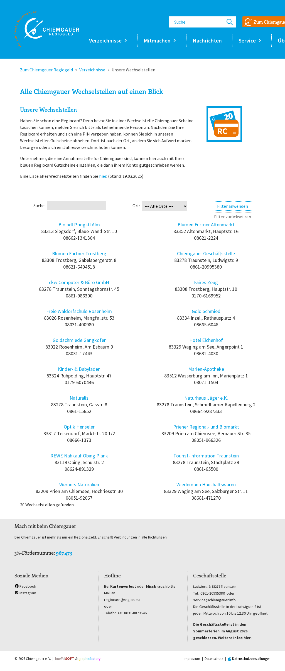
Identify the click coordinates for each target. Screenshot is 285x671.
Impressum (192, 658)
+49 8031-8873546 (132, 612)
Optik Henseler (79, 427)
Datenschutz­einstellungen (251, 658)
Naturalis (79, 398)
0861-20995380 (212, 593)
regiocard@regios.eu (122, 599)
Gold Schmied (206, 311)
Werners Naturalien (79, 484)
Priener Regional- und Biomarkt (206, 427)
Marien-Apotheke (206, 369)
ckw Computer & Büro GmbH (79, 282)
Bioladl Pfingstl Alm (79, 224)
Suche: (39, 205)
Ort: (136, 205)
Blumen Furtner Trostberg (79, 253)
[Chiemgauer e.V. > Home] (46, 29)
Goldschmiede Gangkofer (79, 340)
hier (102, 176)
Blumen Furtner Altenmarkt (206, 224)
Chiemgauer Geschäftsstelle (206, 253)
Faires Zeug (206, 282)
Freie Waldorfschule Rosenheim (79, 311)
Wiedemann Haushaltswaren (206, 484)
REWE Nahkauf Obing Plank (79, 455)
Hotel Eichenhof (206, 340)
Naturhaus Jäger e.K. (206, 398)
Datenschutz (214, 658)
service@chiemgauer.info (214, 599)
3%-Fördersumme (34, 552)
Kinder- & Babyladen (79, 369)
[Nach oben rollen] (272, 658)
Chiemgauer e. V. (38, 658)
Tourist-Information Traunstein (206, 455)
